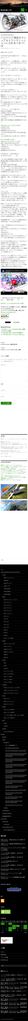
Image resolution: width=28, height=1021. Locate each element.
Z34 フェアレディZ (7, 610)
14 (25, 926)
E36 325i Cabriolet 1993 (7, 827)
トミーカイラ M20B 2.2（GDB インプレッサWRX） (14, 715)
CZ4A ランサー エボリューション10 (11, 693)
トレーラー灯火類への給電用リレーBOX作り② (12, 865)
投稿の (3, 954)
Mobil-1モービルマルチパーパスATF (10, 141)
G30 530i (5, 726)
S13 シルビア (6, 621)
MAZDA (3, 640)
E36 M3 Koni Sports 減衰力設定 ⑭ (9, 343)
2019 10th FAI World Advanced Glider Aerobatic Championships (13, 787)
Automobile (4, 35)
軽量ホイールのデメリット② (7, 480)
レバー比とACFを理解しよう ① (8, 470)
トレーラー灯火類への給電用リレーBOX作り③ (12, 857)
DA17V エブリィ (7, 698)
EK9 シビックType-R (8, 676)
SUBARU (4, 706)
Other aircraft (5, 810)
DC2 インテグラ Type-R (8, 673)
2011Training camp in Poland (12, 748)
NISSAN (3, 597)
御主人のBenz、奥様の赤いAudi (14, 988)
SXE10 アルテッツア (8, 583)
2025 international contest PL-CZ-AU (14, 805)
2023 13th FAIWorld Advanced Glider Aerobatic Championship (13, 797)
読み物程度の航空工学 (6, 816)
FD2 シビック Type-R (8, 679)
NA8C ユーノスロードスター (9, 643)
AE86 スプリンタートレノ (9, 577)
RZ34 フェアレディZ (8, 613)
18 (14, 928)
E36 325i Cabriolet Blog (9, 829)
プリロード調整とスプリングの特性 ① (10, 466)
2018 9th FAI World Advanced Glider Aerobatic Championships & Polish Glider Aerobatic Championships (16, 782)
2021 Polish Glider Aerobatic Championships (15, 790)
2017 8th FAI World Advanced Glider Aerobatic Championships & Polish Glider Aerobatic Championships (16, 777)
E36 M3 (5, 723)
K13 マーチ (6, 618)
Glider (3, 739)
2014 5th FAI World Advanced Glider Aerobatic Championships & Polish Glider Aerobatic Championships (16, 766)
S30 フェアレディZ (7, 602)
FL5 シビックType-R (8, 682)
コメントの (4, 957)
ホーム (2, 569)
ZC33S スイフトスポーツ (9, 704)
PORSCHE (4, 728)
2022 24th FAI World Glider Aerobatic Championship (14, 793)
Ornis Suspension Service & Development (10, 572)
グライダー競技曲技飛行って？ (11, 745)
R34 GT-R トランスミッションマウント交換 (11, 873)
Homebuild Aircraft (7, 813)
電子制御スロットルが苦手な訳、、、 (10, 469)
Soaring (6, 808)
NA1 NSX (5, 668)
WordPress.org (4, 960)
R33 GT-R (5, 632)
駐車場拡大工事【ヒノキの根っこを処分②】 (11, 991)
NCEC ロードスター (8, 646)
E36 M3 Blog (11, 35)
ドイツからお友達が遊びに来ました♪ (9, 861)
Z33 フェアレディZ (7, 608)
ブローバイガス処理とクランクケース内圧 (11, 473)
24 (10, 930)
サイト (2, 396)
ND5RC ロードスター (8, 649)
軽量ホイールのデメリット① (7, 465)
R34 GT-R (5, 635)
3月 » (25, 932)
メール (3, 390)
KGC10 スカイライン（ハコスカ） (11, 599)
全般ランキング (4, 318)
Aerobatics (6, 742)
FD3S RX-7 (6, 654)
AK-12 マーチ (6, 616)
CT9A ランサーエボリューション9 (10, 690)
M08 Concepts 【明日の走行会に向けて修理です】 (13, 839)
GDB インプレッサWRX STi (9, 712)
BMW (3, 720)
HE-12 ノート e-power (8, 638)
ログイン (3, 952)
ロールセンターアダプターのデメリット (10, 472)
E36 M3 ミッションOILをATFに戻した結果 (12, 303)
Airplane (4, 737)
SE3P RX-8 (6, 657)
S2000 (5, 665)
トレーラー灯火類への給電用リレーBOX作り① (12, 975)
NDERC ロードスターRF (8, 651)
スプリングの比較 (5, 467)
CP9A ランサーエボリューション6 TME (11, 687)
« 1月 (2, 932)
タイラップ (10, 48)
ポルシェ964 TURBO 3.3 (9, 731)
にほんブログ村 (5, 314)
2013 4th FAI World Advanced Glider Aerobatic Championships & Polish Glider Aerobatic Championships (16, 755)
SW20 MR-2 (6, 580)
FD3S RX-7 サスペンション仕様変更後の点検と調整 (13, 877)
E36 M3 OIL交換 (6, 331)
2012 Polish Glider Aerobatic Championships (15, 750)
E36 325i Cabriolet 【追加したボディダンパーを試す (13, 869)
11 (14, 926)
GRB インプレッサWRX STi (9, 717)
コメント (3, 365)
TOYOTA (4, 575)
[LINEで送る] (16, 322)
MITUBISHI (4, 684)
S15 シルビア (6, 627)
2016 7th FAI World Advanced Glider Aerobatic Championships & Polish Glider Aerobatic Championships (16, 771)
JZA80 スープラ (7, 586)
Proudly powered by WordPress (7, 1019)
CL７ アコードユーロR (8, 671)
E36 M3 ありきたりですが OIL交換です (12, 332)
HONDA (4, 660)
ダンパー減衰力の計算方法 (7, 476)
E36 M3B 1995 (5, 821)
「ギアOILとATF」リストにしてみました (13, 334)
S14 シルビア (6, 624)
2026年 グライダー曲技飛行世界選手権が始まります (13, 843)
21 (25, 928)
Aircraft (3, 734)
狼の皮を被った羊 (6, 10)
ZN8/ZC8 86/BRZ (7, 594)
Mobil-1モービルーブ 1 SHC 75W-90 (10, 125)
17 (10, 928)
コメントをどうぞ (16, 48)
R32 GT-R (5, 629)
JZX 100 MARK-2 (7, 588)
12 (17, 926)
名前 (2, 384)
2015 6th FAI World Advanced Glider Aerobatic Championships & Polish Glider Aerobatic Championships (16, 760)
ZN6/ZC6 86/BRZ (7, 591)
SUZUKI (3, 695)
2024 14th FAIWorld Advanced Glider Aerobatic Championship (13, 802)
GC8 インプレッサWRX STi (9, 709)
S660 (5, 662)
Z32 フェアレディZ (7, 605)
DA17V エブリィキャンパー (9, 701)
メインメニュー (26, 10)
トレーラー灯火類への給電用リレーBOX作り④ (12, 853)
